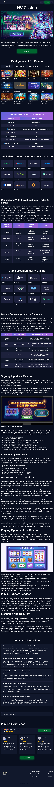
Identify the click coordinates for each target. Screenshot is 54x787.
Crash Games (32, 66)
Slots (46, 66)
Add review (44, 730)
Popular (6, 66)
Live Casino (19, 66)
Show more (27, 757)
